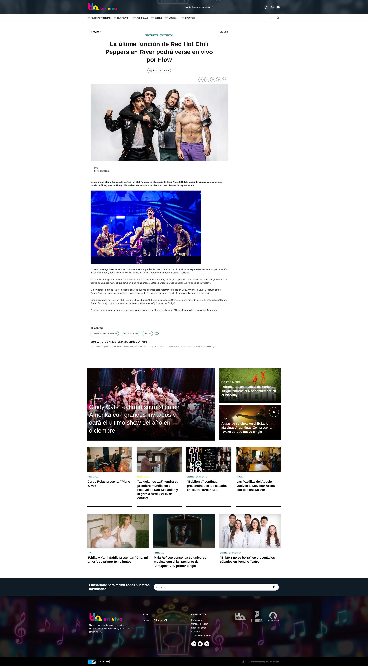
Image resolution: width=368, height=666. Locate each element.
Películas (142, 18)
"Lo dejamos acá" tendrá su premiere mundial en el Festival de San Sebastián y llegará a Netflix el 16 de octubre (157, 490)
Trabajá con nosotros (202, 635)
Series (158, 18)
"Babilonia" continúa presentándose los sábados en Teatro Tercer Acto (207, 486)
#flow (147, 333)
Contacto (195, 631)
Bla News (122, 18)
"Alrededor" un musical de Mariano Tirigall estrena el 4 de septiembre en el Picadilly (248, 391)
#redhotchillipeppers (104, 333)
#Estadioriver (130, 333)
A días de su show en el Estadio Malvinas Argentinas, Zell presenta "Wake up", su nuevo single (246, 428)
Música (173, 18)
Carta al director (199, 623)
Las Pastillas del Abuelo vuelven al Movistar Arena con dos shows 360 (255, 486)
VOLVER (223, 32)
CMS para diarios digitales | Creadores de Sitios (262, 662)
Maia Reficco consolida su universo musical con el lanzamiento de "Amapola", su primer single (180, 562)
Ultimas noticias (101, 18)
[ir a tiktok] (266, 7)
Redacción (196, 620)
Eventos (190, 18)
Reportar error (198, 627)
